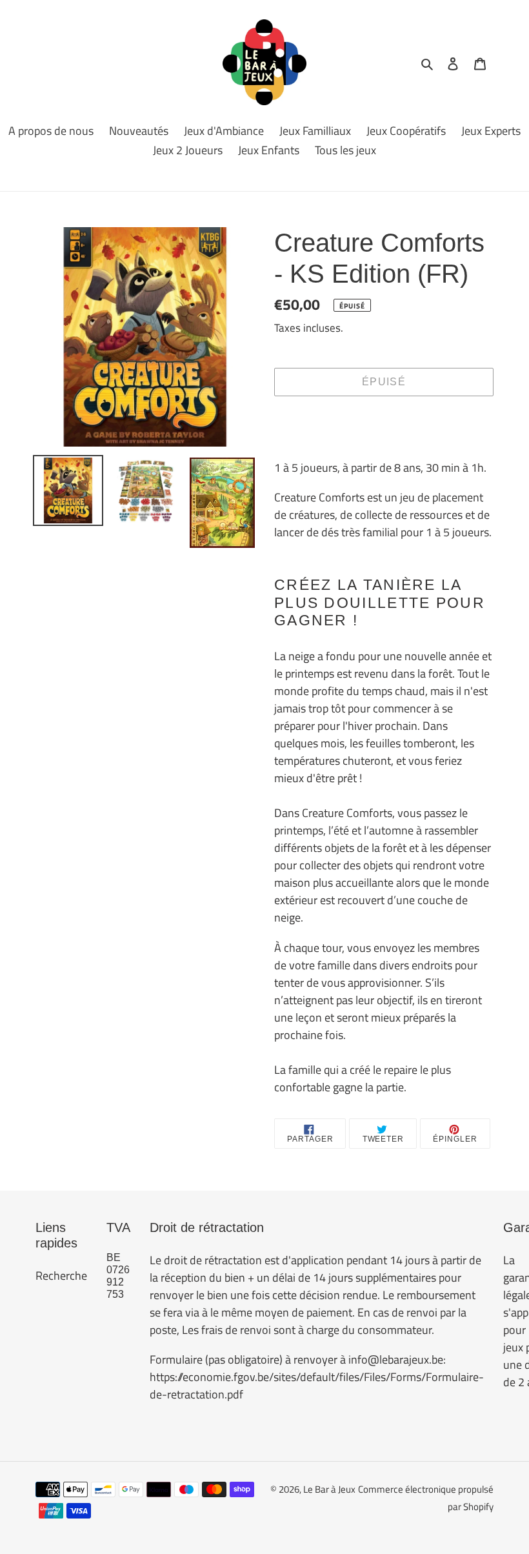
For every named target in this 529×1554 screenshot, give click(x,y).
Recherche (61, 1275)
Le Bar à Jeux (329, 1489)
